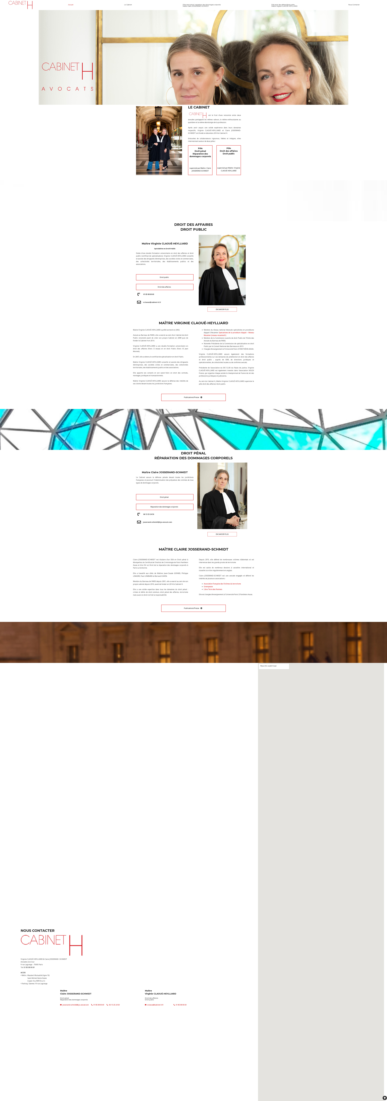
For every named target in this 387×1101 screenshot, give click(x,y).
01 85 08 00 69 (29, 967)
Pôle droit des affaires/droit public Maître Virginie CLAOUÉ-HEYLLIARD (284, 5)
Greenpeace (208, 586)
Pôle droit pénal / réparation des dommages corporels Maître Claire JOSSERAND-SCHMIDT (202, 5)
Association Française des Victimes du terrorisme (222, 584)
